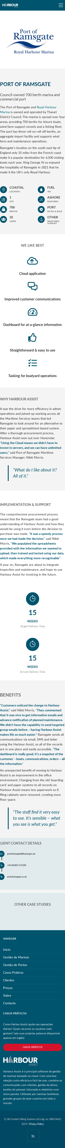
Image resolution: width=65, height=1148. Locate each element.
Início (6, 949)
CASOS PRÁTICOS (32, 1047)
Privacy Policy (36, 1124)
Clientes (8, 980)
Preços (8, 988)
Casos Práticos (13, 972)
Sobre (7, 995)
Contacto (9, 1003)
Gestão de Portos (15, 965)
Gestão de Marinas (16, 957)
